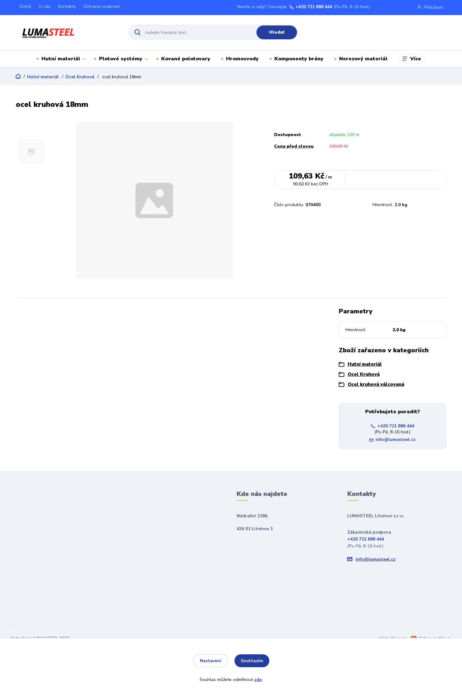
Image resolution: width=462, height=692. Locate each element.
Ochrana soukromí (101, 6)
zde (258, 680)
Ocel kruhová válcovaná (376, 384)
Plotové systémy (120, 58)
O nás (45, 6)
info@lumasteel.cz (395, 439)
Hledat (277, 32)
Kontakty (67, 6)
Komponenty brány (298, 58)
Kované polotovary (185, 58)
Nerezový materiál (363, 58)
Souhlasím (252, 661)
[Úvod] (66, 32)
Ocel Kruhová (79, 77)
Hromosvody (242, 58)
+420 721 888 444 (313, 7)
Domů (25, 6)
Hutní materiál (60, 58)
